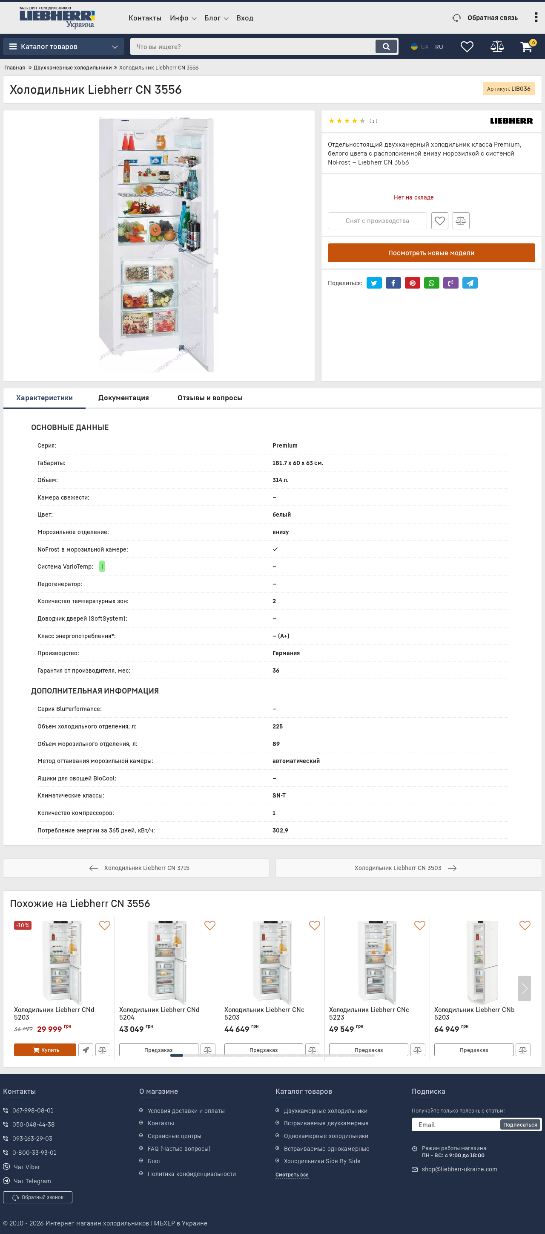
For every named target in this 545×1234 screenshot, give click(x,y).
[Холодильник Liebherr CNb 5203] (482, 963)
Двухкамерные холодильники (325, 1110)
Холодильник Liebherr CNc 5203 (264, 1017)
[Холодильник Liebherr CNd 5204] (167, 963)
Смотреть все (292, 1174)
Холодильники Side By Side (322, 1161)
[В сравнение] (461, 220)
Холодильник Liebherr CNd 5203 (54, 1017)
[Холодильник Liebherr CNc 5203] (272, 963)
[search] (386, 46)
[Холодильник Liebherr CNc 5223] (377, 963)
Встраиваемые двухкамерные (326, 1123)
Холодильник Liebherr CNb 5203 (474, 1017)
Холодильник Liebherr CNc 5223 (369, 1017)
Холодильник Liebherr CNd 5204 (159, 1017)
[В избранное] (439, 220)
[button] (176, 1055)
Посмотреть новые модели (431, 253)
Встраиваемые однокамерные (327, 1148)
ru (439, 46)
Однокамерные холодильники (326, 1135)
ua (425, 46)
